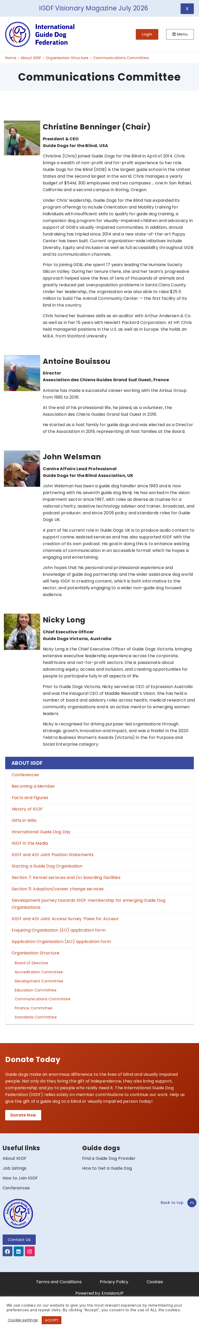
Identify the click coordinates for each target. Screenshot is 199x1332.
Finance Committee (33, 1008)
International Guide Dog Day (41, 832)
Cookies (155, 1282)
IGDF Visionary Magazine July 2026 (93, 8)
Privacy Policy (114, 1282)
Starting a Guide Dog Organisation (47, 866)
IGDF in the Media (30, 843)
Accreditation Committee (39, 972)
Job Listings (14, 1168)
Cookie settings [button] (23, 1320)
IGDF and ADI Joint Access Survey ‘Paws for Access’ (65, 919)
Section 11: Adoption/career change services (58, 889)
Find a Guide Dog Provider (109, 1158)
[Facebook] (7, 1251)
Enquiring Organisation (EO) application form (58, 930)
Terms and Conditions (59, 1282)
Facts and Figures (30, 798)
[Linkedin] (19, 1251)
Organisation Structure (35, 953)
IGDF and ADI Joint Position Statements (53, 855)
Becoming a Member (33, 786)
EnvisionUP (113, 1293)
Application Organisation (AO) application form (61, 942)
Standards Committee (36, 1017)
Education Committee (35, 990)
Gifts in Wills (24, 820)
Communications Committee (42, 999)
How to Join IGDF (20, 1178)
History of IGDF (27, 809)
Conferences (25, 775)
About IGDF (26, 763)
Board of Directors (31, 963)
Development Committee (39, 981)
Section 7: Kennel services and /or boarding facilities (66, 877)
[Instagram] (30, 1251)
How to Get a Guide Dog (107, 1168)
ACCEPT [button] (51, 1320)
